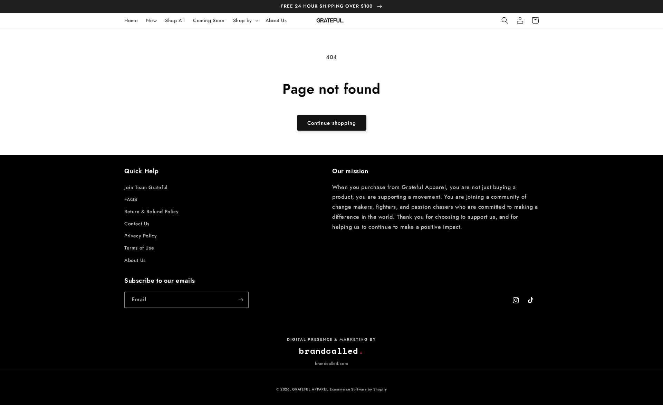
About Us (135, 260)
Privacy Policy (140, 235)
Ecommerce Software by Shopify (358, 389)
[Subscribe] (240, 300)
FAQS (130, 199)
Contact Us (137, 223)
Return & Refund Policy (151, 211)
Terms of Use (139, 247)
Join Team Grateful (145, 187)
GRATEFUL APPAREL (310, 389)
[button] (245, 20)
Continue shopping (331, 123)
